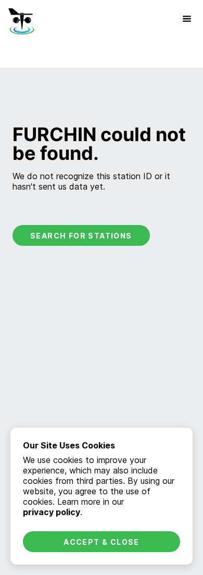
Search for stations (81, 235)
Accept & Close (101, 542)
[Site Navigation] (186, 18)
